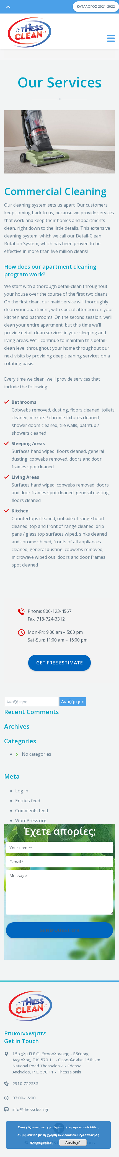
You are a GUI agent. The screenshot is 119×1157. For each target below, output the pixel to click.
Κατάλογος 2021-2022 (96, 6)
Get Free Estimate (59, 662)
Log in (21, 791)
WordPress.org (30, 820)
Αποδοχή (72, 1142)
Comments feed (31, 811)
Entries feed (27, 801)
